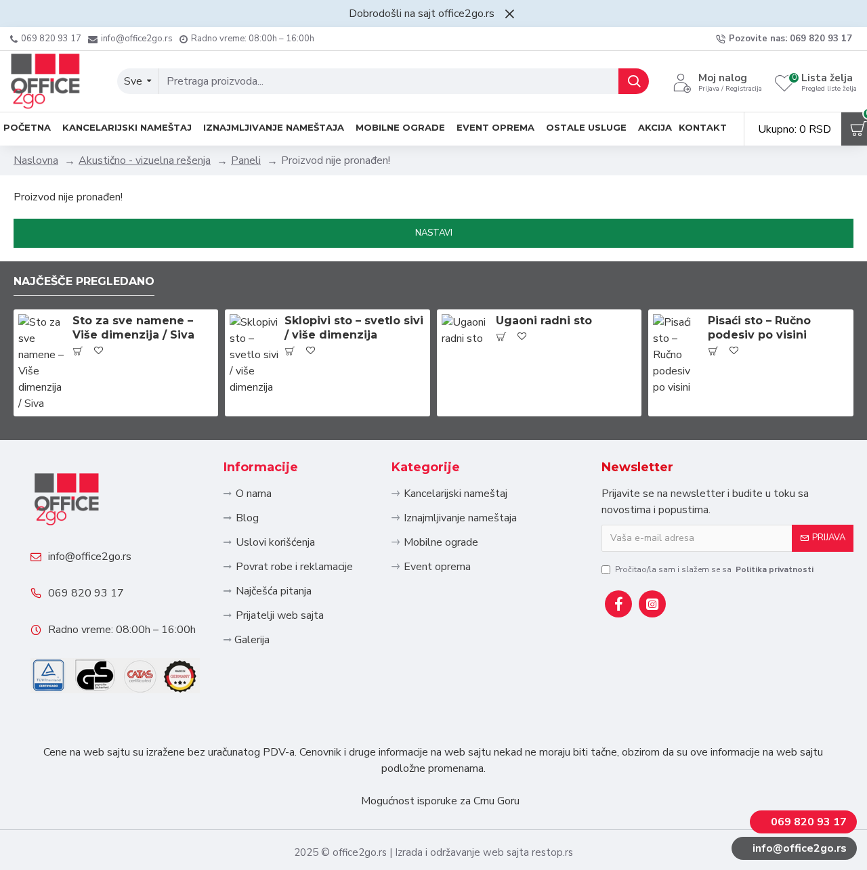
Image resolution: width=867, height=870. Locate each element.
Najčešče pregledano (84, 281)
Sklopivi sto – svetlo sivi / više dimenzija (353, 327)
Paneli (246, 160)
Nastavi (433, 233)
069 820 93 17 (86, 593)
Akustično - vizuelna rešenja (145, 160)
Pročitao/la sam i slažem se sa (714, 569)
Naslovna (36, 160)
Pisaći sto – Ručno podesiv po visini (759, 327)
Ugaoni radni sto (544, 320)
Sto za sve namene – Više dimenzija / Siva (133, 327)
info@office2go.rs (89, 556)
